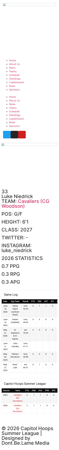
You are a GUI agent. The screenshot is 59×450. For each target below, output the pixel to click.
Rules (12, 85)
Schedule (14, 74)
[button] (29, 93)
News (12, 67)
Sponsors (14, 89)
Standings (14, 78)
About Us (14, 64)
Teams (12, 71)
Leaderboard (16, 82)
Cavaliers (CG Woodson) (25, 203)
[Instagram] (14, 134)
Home (12, 60)
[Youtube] (22, 134)
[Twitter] (7, 134)
